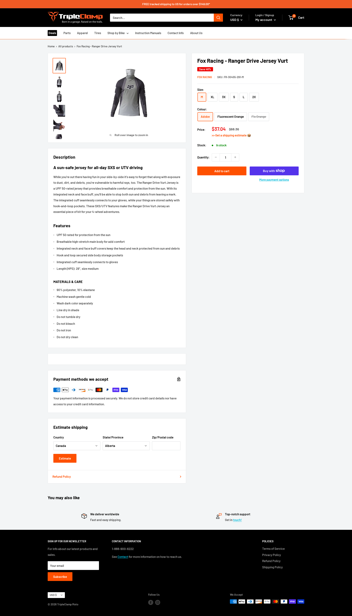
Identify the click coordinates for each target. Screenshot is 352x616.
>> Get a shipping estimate (229, 135)
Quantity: (203, 157)
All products (65, 46)
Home (51, 46)
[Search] (218, 18)
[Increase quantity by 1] (235, 157)
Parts (67, 33)
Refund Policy (61, 476)
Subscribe (60, 576)
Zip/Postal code (162, 437)
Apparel (82, 33)
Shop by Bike (116, 33)
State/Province (113, 437)
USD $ (53, 595)
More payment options (274, 179)
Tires (97, 33)
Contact (123, 556)
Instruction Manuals (148, 33)
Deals (52, 33)
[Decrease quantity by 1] (216, 157)
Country (58, 437)
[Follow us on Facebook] (150, 602)
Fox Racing (204, 77)
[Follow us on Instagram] (157, 602)
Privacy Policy (271, 555)
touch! (237, 520)
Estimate (65, 458)
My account (264, 20)
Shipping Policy (272, 567)
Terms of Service (273, 548)
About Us (196, 33)
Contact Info (176, 33)
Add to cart (221, 171)
